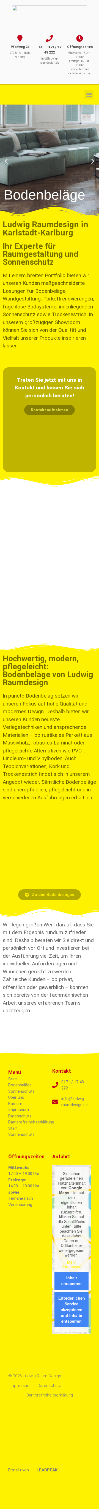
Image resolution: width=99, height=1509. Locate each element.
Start (13, 1079)
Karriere (15, 1103)
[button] (89, 94)
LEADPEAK (46, 1470)
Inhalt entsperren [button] (71, 1280)
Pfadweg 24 (20, 47)
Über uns (16, 1097)
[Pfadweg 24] (19, 38)
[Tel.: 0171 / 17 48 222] (49, 38)
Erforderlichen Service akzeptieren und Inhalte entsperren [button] (71, 1309)
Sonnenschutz (21, 1091)
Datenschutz (20, 1116)
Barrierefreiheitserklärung (31, 1122)
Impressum (18, 1109)
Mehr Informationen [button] (71, 1264)
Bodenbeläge (20, 1085)
